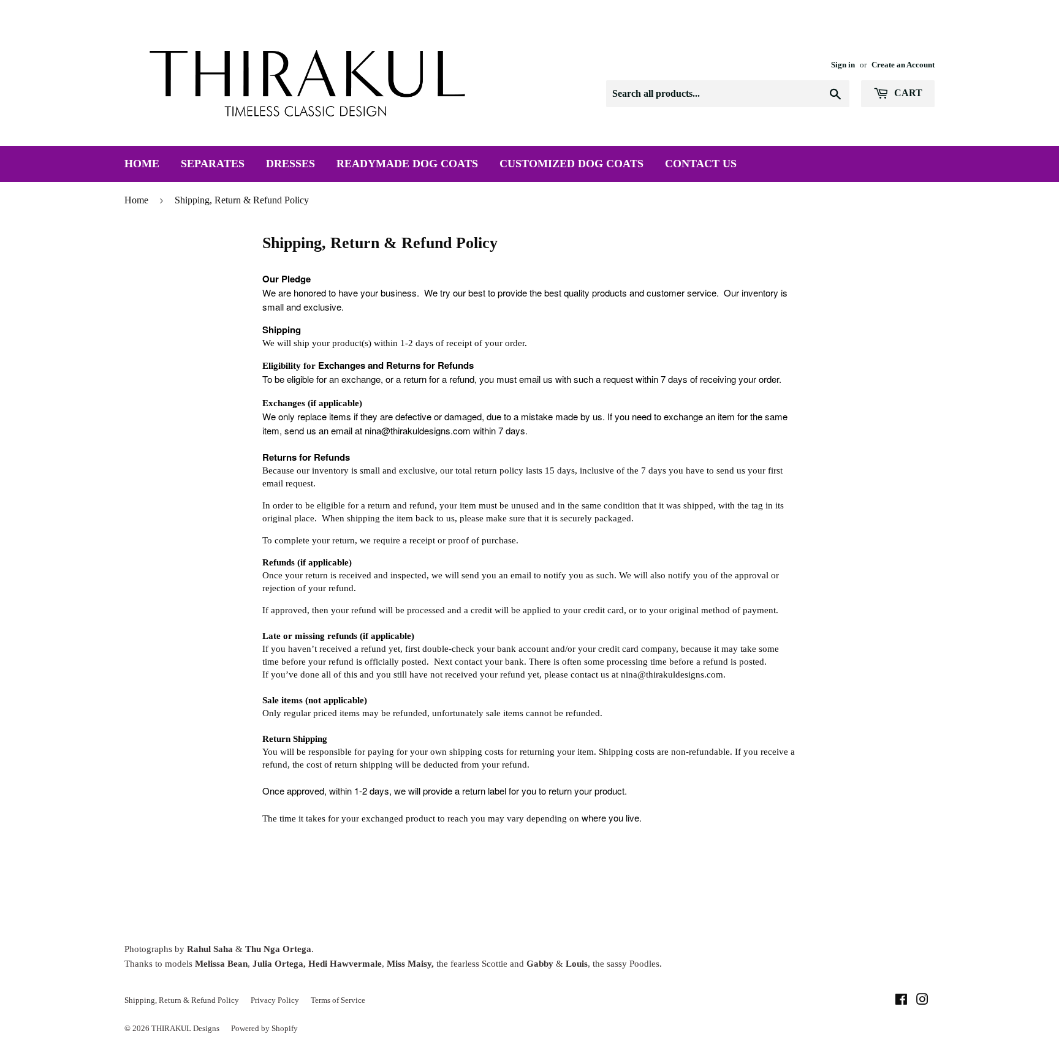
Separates (213, 163)
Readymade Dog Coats (407, 163)
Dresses (290, 163)
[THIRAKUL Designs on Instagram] (922, 1001)
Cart (907, 93)
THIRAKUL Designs (185, 1028)
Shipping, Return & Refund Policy (181, 1000)
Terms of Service (338, 1000)
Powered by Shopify (264, 1028)
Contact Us (701, 163)
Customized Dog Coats (571, 163)
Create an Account (903, 65)
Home (141, 163)
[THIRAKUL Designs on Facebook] (901, 1001)
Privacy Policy (275, 1000)
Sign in (843, 65)
